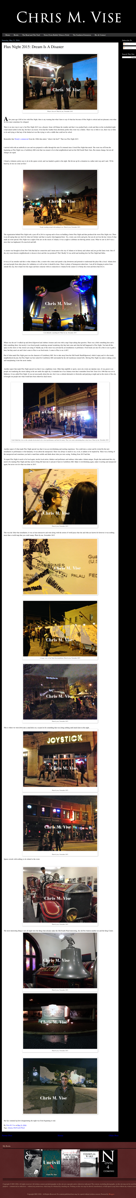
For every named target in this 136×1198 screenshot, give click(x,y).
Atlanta (10, 1128)
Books (16, 35)
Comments (128, 48)
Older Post (113, 1135)
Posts (126, 44)
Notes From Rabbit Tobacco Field (56, 35)
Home (7, 35)
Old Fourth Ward (19, 1128)
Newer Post (7, 1135)
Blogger (111, 1194)
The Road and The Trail (31, 35)
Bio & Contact (100, 35)
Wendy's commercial (21, 139)
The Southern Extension (82, 35)
